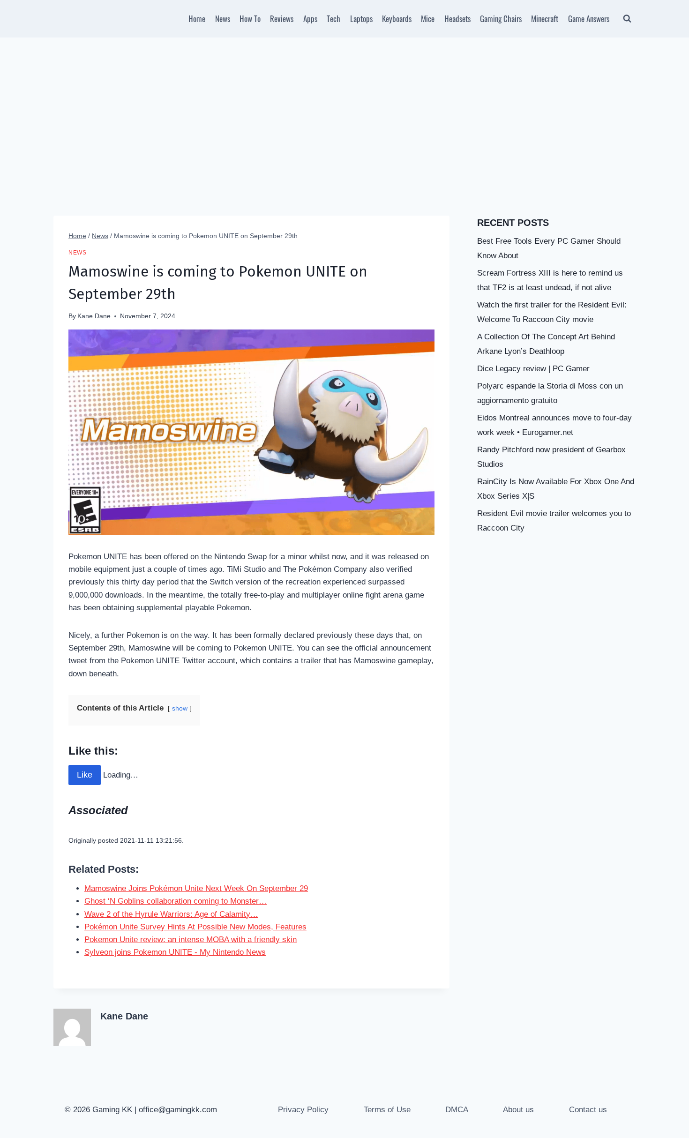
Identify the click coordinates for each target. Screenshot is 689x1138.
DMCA (456, 1109)
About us (518, 1109)
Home (196, 18)
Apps (310, 18)
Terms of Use (387, 1109)
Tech (333, 18)
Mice (427, 18)
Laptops (361, 18)
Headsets (457, 18)
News (222, 18)
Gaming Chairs (501, 18)
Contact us (588, 1109)
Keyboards (397, 18)
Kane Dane (94, 316)
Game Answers (588, 18)
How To (250, 18)
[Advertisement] (344, 107)
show (179, 708)
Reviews (281, 18)
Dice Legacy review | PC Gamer (533, 368)
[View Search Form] (627, 18)
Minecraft (544, 18)
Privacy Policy (303, 1109)
